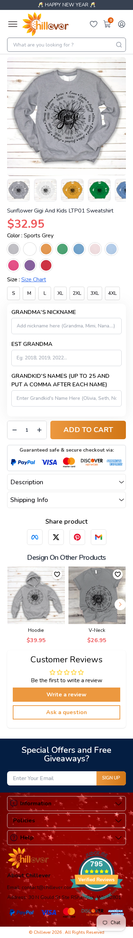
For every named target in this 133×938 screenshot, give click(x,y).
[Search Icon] (119, 45)
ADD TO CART (88, 430)
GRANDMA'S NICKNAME (43, 312)
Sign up (111, 778)
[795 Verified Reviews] (96, 904)
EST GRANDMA (31, 344)
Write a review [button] (66, 695)
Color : (30, 235)
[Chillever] (45, 24)
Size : (26, 279)
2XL (77, 293)
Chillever (43, 932)
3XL (94, 293)
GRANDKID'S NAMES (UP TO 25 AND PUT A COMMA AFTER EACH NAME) (60, 380)
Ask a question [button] (66, 712)
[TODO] (35, 537)
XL (60, 293)
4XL (112, 293)
